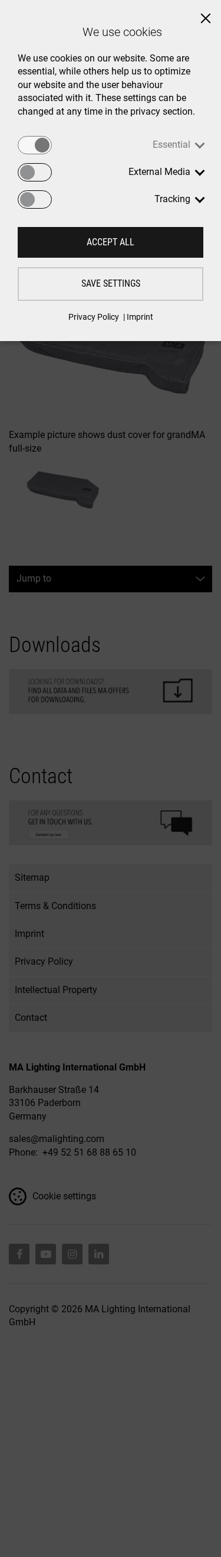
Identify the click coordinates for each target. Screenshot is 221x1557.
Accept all (110, 242)
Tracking (172, 199)
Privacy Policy (93, 317)
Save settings (110, 283)
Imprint (140, 317)
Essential (171, 144)
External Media (159, 171)
